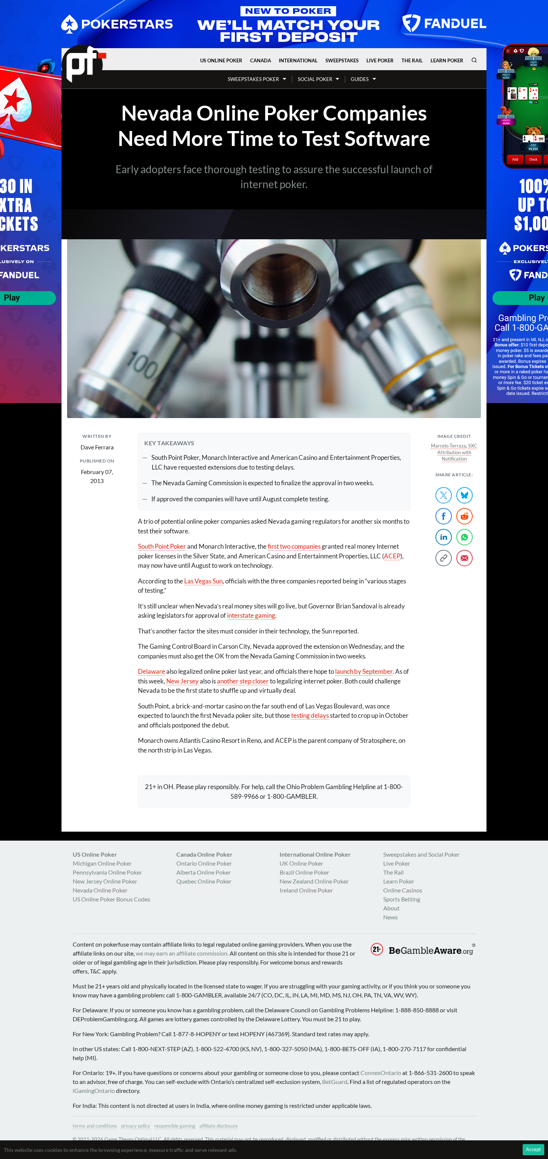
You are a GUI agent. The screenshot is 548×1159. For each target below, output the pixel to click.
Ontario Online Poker (204, 863)
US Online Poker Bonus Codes (111, 899)
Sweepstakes (342, 60)
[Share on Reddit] (464, 516)
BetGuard (334, 1081)
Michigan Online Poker (102, 863)
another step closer (243, 681)
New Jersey (182, 681)
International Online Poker (315, 854)
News (390, 916)
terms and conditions (95, 1126)
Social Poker (315, 79)
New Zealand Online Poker (314, 881)
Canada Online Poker (204, 854)
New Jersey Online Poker (105, 881)
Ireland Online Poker (306, 890)
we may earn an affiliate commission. (182, 953)
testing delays (310, 715)
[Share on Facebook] (443, 516)
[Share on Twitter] (443, 495)
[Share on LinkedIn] (443, 537)
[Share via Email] (464, 558)
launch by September (364, 671)
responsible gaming (174, 1126)
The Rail (412, 60)
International (298, 60)
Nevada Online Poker (100, 890)
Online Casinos (402, 890)
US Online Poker (221, 60)
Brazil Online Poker (304, 872)
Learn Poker (447, 60)
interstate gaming (251, 615)
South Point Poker (162, 546)
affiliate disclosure (218, 1126)
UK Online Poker (301, 863)
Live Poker (380, 60)
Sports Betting (401, 899)
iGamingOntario (94, 1090)
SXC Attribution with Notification (457, 452)
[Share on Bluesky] (464, 495)
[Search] (474, 60)
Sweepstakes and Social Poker (421, 854)
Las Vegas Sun (203, 581)
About (391, 908)
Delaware (151, 671)
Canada (260, 60)
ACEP (392, 556)
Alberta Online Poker (203, 872)
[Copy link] (443, 558)
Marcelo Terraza (448, 446)
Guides (360, 79)
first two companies (294, 546)
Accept (533, 1149)
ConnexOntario (380, 1072)
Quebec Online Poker (204, 881)
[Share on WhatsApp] (464, 537)
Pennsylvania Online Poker (107, 872)
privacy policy (135, 1126)
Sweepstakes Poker (253, 79)
